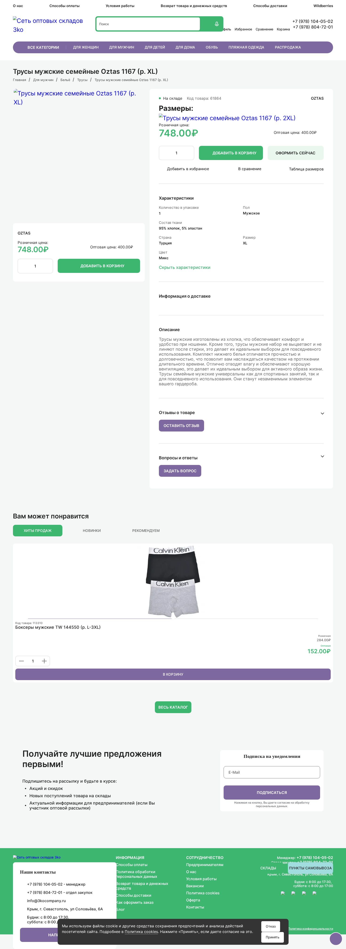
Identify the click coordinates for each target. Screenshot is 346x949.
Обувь (212, 47)
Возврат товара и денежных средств (194, 6)
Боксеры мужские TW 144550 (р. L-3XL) (58, 627)
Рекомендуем (146, 530)
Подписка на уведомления (272, 756)
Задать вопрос (180, 470)
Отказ (271, 926)
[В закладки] (328, 549)
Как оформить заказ (134, 902)
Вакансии (195, 885)
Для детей (155, 47)
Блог (120, 909)
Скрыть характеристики (184, 267)
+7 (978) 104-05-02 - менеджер (56, 884)
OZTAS (24, 233)
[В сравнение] (321, 549)
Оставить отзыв (181, 425)
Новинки (92, 530)
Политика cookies (141, 931)
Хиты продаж (38, 530)
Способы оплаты (64, 6)
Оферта (193, 900)
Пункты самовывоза (310, 868)
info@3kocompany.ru (46, 900)
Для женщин (86, 47)
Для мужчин (121, 47)
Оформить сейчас (295, 153)
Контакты (195, 907)
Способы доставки (270, 6)
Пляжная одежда (246, 47)
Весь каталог (173, 707)
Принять (272, 937)
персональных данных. (272, 806)
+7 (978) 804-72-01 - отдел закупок (60, 892)
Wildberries (323, 6)
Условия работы (120, 6)
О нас (18, 6)
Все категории (43, 47)
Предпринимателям (204, 864)
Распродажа (288, 47)
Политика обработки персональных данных (136, 874)
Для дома (185, 47)
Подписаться (272, 792)
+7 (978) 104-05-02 (315, 857)
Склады (268, 868)
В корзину (173, 674)
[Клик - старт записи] (216, 23)
